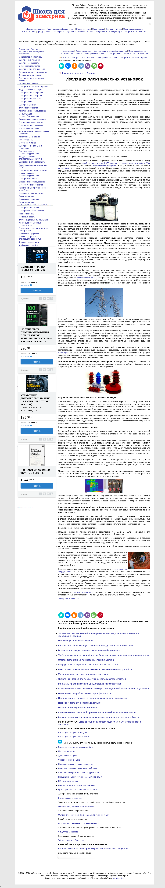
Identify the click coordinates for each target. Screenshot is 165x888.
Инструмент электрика (29, 128)
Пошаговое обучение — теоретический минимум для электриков (31, 51)
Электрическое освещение (136, 53)
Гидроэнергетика (26, 196)
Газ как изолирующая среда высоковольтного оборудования (89, 650)
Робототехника (25, 140)
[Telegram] (81, 66)
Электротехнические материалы (133, 57)
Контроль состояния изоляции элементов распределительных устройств (95, 669)
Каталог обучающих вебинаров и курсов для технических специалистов (94, 848)
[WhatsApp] (94, 66)
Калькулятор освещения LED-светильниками (78, 823)
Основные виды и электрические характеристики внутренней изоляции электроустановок (103, 688)
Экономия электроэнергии (31, 185)
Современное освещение (69, 760)
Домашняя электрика (67, 756)
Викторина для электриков (70, 798)
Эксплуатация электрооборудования (110, 51)
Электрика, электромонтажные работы (75, 747)
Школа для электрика (35, 29)
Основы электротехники (30, 75)
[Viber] (88, 66)
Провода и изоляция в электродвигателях (79, 703)
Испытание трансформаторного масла (77, 707)
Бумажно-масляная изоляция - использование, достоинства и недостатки (95, 645)
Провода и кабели (113, 29)
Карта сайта (118, 878)
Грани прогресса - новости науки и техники (77, 790)
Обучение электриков (75, 32)
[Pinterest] (101, 66)
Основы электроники (28, 83)
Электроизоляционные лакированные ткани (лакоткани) (86, 660)
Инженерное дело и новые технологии (75, 764)
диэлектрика (63, 168)
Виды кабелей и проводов (31, 90)
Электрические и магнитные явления (31, 79)
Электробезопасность (29, 63)
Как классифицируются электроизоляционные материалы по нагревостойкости (98, 717)
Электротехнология (28, 179)
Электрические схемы (133, 29)
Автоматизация (29, 32)
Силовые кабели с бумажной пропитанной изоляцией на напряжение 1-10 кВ (97, 712)
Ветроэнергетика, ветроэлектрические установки (33, 203)
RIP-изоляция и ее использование (75, 641)
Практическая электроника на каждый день (77, 768)
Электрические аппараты (72, 53)
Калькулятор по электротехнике (123, 32)
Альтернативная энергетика (31, 193)
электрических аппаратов (104, 166)
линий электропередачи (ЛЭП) (95, 163)
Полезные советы (27, 217)
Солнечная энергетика (29, 199)
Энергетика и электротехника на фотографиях (33, 229)
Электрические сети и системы (33, 170)
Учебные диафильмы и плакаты (33, 220)
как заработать (25, 285)
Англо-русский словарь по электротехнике (31, 224)
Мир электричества (66, 751)
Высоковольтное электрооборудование (99, 57)
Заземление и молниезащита (32, 162)
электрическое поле (86, 278)
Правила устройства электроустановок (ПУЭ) (30, 238)
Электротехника (83, 29)
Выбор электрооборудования (32, 182)
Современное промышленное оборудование (78, 773)
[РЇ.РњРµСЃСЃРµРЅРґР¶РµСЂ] (61, 66)
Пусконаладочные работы (31, 122)
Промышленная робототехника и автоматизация (80, 777)
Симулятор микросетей (68, 832)
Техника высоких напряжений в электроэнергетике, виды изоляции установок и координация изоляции (98, 634)
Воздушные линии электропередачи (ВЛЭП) (30, 158)
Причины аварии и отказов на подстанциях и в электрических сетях (92, 698)
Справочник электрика (29, 242)
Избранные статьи (83, 51)
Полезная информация (29, 234)
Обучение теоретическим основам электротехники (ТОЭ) (83, 815)
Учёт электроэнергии (28, 108)
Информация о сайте (28, 245)
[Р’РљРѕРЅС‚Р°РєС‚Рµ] (68, 66)
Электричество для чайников (32, 69)
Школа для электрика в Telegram (79, 73)
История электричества (29, 66)
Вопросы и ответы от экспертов (33, 72)
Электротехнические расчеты (32, 211)
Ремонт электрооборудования (32, 119)
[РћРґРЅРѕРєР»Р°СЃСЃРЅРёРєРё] (75, 66)
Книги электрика (26, 214)
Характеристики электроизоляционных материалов (84, 674)
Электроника (98, 29)
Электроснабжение (137, 51)
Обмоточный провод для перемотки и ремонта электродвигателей (92, 679)
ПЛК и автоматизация (68, 781)
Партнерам (25, 282)
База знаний (68, 51)
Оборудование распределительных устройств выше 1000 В (88, 664)
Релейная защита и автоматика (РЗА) (33, 166)
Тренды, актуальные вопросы (50, 32)
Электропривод (115, 53)
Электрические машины (95, 53)
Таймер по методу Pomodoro (71, 840)
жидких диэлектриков (83, 592)
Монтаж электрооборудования (32, 111)
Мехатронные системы (29, 137)
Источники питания (27, 143)
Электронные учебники (97, 32)
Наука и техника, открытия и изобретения (76, 785)
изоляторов (63, 352)
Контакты (143, 32)
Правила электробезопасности (61, 29)
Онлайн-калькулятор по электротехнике (76, 806)
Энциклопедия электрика (30, 57)
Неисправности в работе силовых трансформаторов (84, 693)
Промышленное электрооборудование (29, 174)
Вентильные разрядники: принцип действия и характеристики (89, 684)
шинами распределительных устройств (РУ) (130, 163)
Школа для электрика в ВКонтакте (73, 737)
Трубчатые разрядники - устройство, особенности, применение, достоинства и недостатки (104, 655)
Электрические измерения (31, 93)
